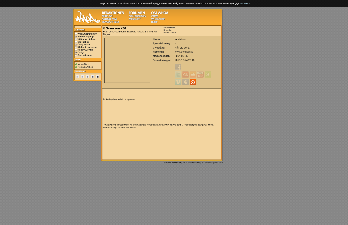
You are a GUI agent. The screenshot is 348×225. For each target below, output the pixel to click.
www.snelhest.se (184, 51)
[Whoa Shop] (158, 20)
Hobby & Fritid (85, 50)
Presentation (169, 28)
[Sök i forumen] (137, 17)
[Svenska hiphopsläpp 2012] (110, 22)
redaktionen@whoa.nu (212, 163)
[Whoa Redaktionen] (113, 14)
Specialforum (85, 55)
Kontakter (168, 30)
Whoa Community (87, 34)
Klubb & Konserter (87, 47)
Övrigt (81, 52)
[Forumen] (137, 14)
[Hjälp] (154, 23)
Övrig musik (84, 44)
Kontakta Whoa (85, 67)
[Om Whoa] (160, 14)
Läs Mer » (245, 3)
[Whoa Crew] (154, 17)
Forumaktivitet (170, 32)
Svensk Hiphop (86, 36)
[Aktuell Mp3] (109, 19)
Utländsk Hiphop (86, 39)
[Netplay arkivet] (107, 17)
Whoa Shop (83, 64)
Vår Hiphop (83, 42)
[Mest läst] (135, 20)
